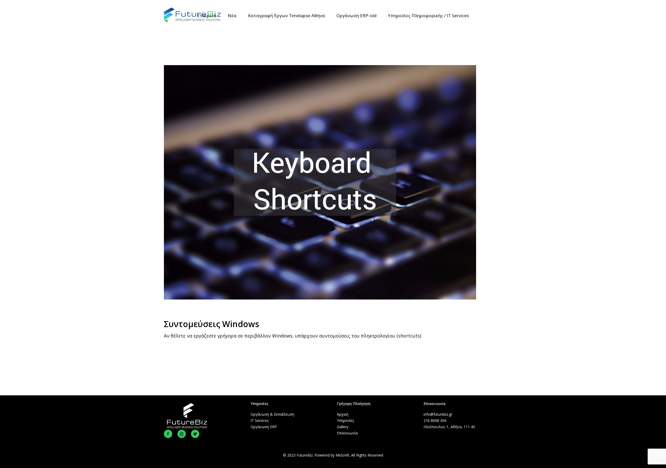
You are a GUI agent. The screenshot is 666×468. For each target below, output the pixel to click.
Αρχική (342, 414)
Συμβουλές (217, 315)
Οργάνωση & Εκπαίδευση (272, 414)
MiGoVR (342, 455)
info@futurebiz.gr (438, 414)
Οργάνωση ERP (264, 426)
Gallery (342, 426)
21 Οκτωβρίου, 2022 (183, 315)
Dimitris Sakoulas (252, 315)
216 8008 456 (435, 420)
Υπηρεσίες (345, 420)
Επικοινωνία (347, 432)
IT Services (260, 420)
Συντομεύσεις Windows (211, 323)
